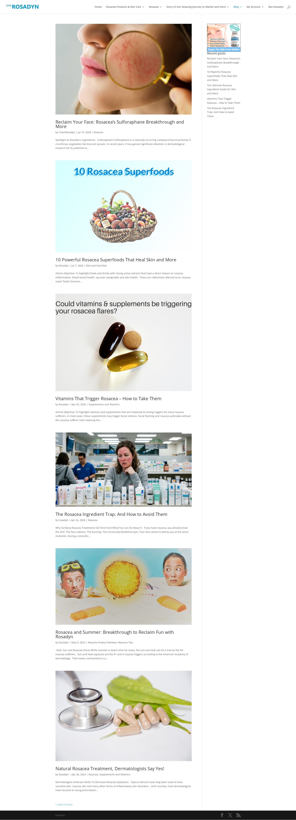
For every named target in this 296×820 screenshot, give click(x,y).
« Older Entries (64, 804)
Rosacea (154, 7)
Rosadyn (64, 265)
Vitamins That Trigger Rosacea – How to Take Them (108, 398)
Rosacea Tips (125, 642)
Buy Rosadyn (276, 7)
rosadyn (63, 520)
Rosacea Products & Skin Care (123, 7)
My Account (254, 7)
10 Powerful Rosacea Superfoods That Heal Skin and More (116, 260)
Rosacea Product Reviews (102, 642)
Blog (236, 7)
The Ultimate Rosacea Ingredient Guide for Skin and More (221, 89)
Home (98, 7)
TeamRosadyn (67, 132)
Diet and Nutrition (96, 265)
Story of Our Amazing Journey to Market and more (196, 7)
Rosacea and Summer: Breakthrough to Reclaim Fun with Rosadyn (115, 634)
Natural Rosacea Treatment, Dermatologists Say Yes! (110, 768)
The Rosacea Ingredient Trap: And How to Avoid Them (111, 514)
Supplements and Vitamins (104, 404)
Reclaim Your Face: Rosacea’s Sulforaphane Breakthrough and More (120, 124)
